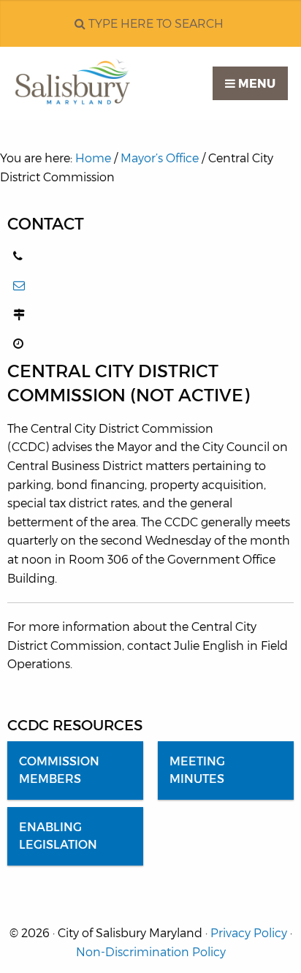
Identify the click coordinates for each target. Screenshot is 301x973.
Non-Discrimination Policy (151, 952)
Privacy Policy (248, 933)
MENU (255, 84)
